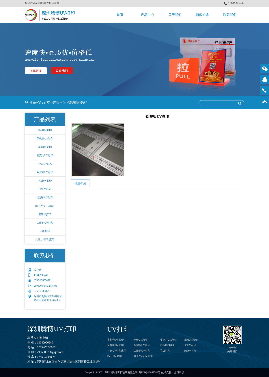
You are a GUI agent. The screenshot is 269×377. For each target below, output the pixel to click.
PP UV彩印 (45, 189)
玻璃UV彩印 (45, 147)
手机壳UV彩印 (45, 138)
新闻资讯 (202, 15)
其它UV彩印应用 (116, 350)
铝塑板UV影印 (142, 345)
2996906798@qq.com (50, 352)
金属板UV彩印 (45, 172)
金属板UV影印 (115, 345)
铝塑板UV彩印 (77, 102)
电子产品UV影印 (143, 356)
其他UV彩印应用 (44, 239)
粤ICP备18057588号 (149, 372)
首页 (120, 15)
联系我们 (229, 15)
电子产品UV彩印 (44, 206)
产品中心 (147, 15)
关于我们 (175, 15)
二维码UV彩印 (45, 222)
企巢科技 (179, 372)
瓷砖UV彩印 (45, 130)
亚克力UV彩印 (45, 155)
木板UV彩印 (45, 180)
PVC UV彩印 (45, 164)
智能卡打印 (44, 214)
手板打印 (45, 231)
